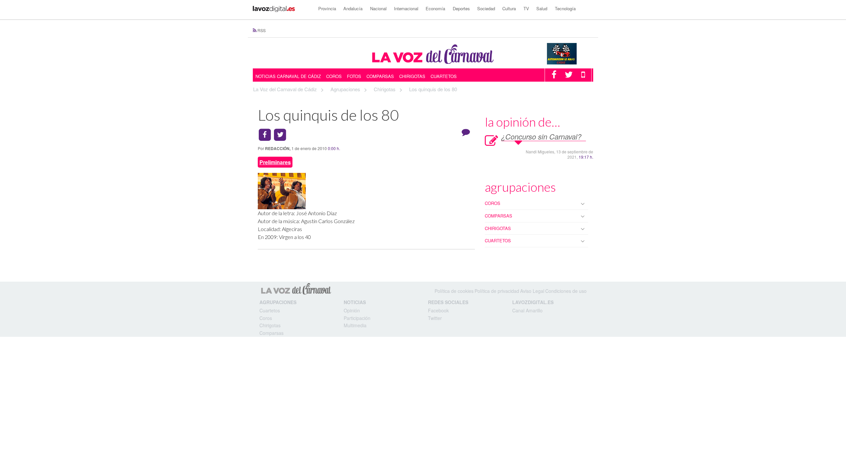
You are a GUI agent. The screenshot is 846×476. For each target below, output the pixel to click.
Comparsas (380, 76)
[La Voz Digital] (281, 8)
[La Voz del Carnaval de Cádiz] (431, 53)
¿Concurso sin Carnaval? (541, 136)
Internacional (406, 8)
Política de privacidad (497, 291)
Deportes (461, 8)
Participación (357, 318)
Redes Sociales (448, 302)
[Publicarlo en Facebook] (265, 135)
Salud (541, 8)
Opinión (352, 310)
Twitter (435, 318)
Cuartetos (444, 76)
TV (526, 8)
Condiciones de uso (566, 291)
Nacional (378, 8)
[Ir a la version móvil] (583, 76)
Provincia (327, 8)
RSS (261, 30)
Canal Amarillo (527, 310)
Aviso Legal (532, 291)
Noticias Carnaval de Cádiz (288, 76)
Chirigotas (412, 76)
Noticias (355, 302)
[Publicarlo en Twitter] (280, 135)
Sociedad (486, 8)
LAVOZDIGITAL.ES (533, 302)
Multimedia (355, 325)
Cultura (509, 8)
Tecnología (565, 8)
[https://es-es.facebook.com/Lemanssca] (570, 53)
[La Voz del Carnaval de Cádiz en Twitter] (569, 76)
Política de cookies (454, 291)
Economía (435, 8)
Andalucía (353, 8)
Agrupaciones (277, 302)
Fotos (354, 76)
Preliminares (275, 162)
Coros (334, 76)
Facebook (438, 310)
